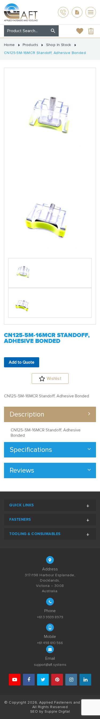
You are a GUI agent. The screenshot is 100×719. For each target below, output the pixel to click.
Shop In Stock (58, 45)
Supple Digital (57, 711)
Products (30, 45)
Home (9, 45)
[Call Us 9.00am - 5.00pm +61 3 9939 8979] (63, 12)
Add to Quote (21, 362)
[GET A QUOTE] (77, 12)
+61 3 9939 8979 (50, 617)
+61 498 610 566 (50, 643)
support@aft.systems (50, 665)
